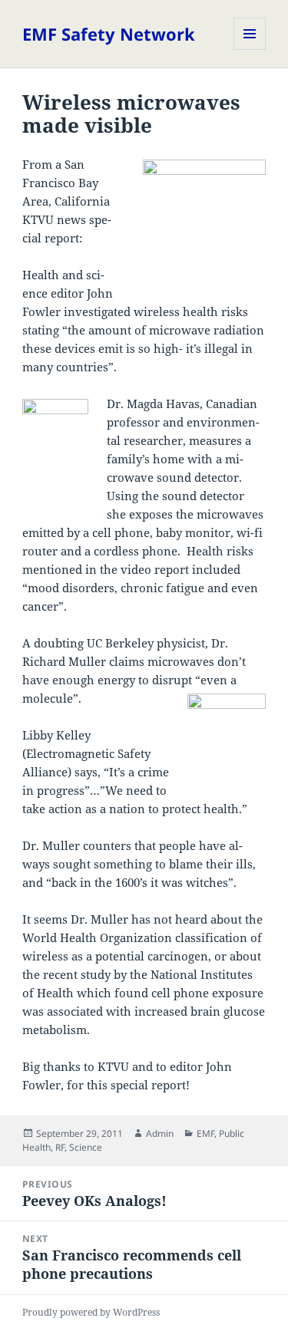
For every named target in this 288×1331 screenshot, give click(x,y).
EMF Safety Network (108, 33)
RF (60, 1147)
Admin (160, 1133)
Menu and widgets (250, 49)
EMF (205, 1133)
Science (85, 1147)
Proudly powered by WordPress (91, 1312)
